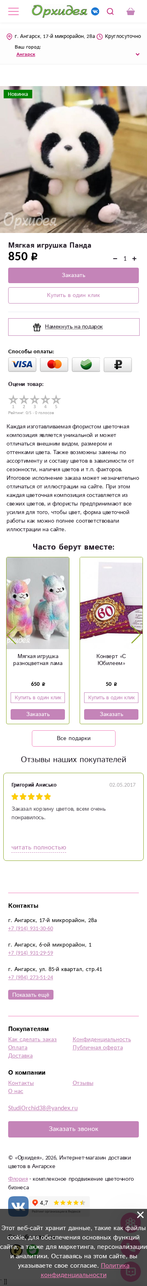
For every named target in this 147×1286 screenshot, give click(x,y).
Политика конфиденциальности (85, 1270)
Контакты (21, 1083)
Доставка (20, 1056)
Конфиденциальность (102, 1039)
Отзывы (83, 1083)
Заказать (73, 275)
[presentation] (11, 635)
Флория (18, 1179)
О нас (15, 1091)
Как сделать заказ (32, 1039)
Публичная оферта (98, 1048)
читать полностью (38, 847)
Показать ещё (30, 994)
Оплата (17, 1048)
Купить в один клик (73, 295)
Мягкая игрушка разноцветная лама (37, 659)
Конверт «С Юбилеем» (111, 659)
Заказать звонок (73, 1129)
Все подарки (74, 738)
